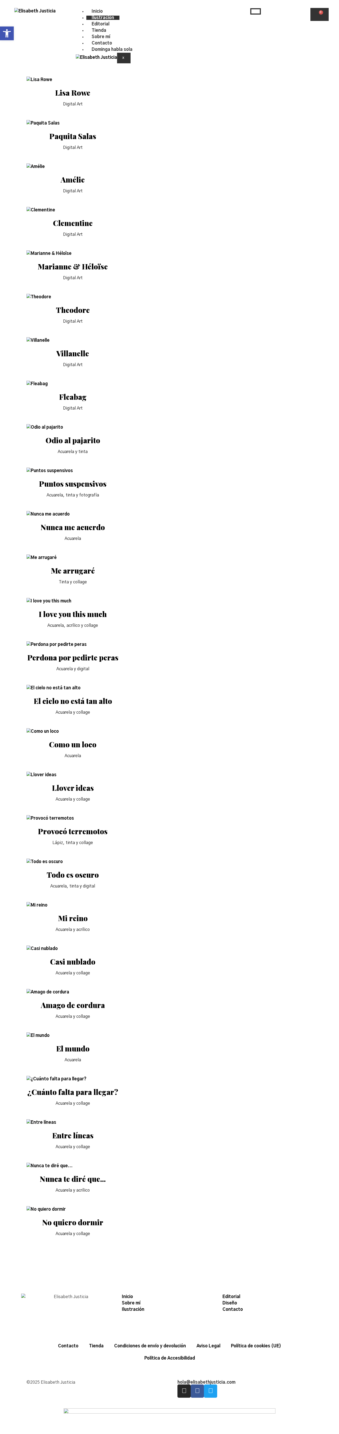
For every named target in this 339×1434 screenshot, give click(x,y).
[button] (7, 33)
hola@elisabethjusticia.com (206, 1382)
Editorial (100, 24)
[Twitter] (210, 1391)
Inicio (97, 11)
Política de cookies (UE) (256, 1346)
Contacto (102, 43)
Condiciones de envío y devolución (150, 1346)
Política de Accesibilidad (169, 1358)
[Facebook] (197, 1391)
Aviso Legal (208, 1346)
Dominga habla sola (112, 49)
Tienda (99, 30)
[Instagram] (184, 1391)
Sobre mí (101, 37)
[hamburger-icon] (255, 11)
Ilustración (103, 18)
